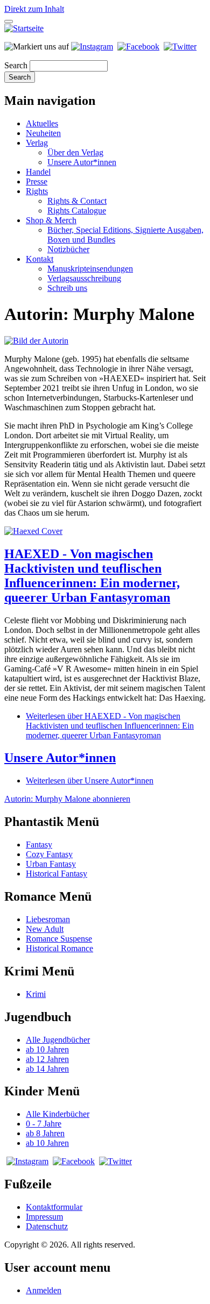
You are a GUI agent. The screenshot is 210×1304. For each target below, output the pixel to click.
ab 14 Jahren (47, 1068)
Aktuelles (42, 123)
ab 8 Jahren (45, 1133)
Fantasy (39, 844)
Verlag (37, 142)
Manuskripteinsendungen (90, 268)
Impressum (44, 1216)
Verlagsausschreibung (84, 278)
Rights (37, 191)
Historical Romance (59, 948)
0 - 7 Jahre (43, 1123)
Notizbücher (68, 249)
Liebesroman (48, 919)
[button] (36, 340)
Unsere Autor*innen (81, 162)
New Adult (45, 929)
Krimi (36, 994)
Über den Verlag (75, 152)
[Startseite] (24, 28)
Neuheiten (43, 133)
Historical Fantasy (56, 873)
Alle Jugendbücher (58, 1039)
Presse (36, 181)
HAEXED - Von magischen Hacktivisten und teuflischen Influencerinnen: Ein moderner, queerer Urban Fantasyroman (92, 575)
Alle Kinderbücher (57, 1113)
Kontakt (39, 258)
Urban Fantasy (51, 863)
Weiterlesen (110, 725)
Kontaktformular (54, 1207)
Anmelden (43, 1290)
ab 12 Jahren (47, 1059)
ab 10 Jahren (47, 1049)
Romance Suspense (59, 938)
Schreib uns (67, 288)
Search (15, 65)
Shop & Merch (51, 220)
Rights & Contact (77, 200)
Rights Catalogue (76, 210)
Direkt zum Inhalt (34, 8)
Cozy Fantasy (49, 854)
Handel (38, 171)
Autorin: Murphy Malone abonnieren (67, 798)
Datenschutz (47, 1226)
